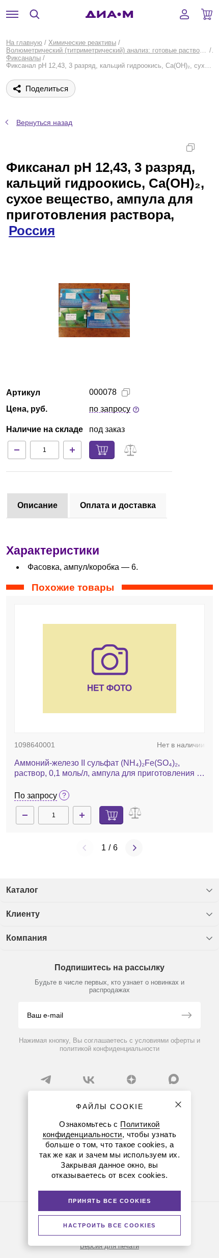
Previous (85, 848)
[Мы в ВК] (89, 1079)
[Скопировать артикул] (126, 392)
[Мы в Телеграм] (46, 1079)
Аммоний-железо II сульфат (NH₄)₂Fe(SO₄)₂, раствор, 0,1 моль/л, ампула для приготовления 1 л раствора (107, 768)
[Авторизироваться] (184, 14)
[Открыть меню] (12, 14)
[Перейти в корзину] (207, 14)
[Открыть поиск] (35, 14)
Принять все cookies (109, 1201)
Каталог (22, 890)
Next (134, 848)
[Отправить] (186, 1016)
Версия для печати (109, 1246)
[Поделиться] (207, 147)
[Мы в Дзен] (131, 1079)
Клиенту (23, 914)
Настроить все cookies (109, 1225)
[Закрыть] (178, 1104)
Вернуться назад (44, 122)
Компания (26, 938)
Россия (32, 230)
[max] (173, 1079)
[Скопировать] (190, 147)
